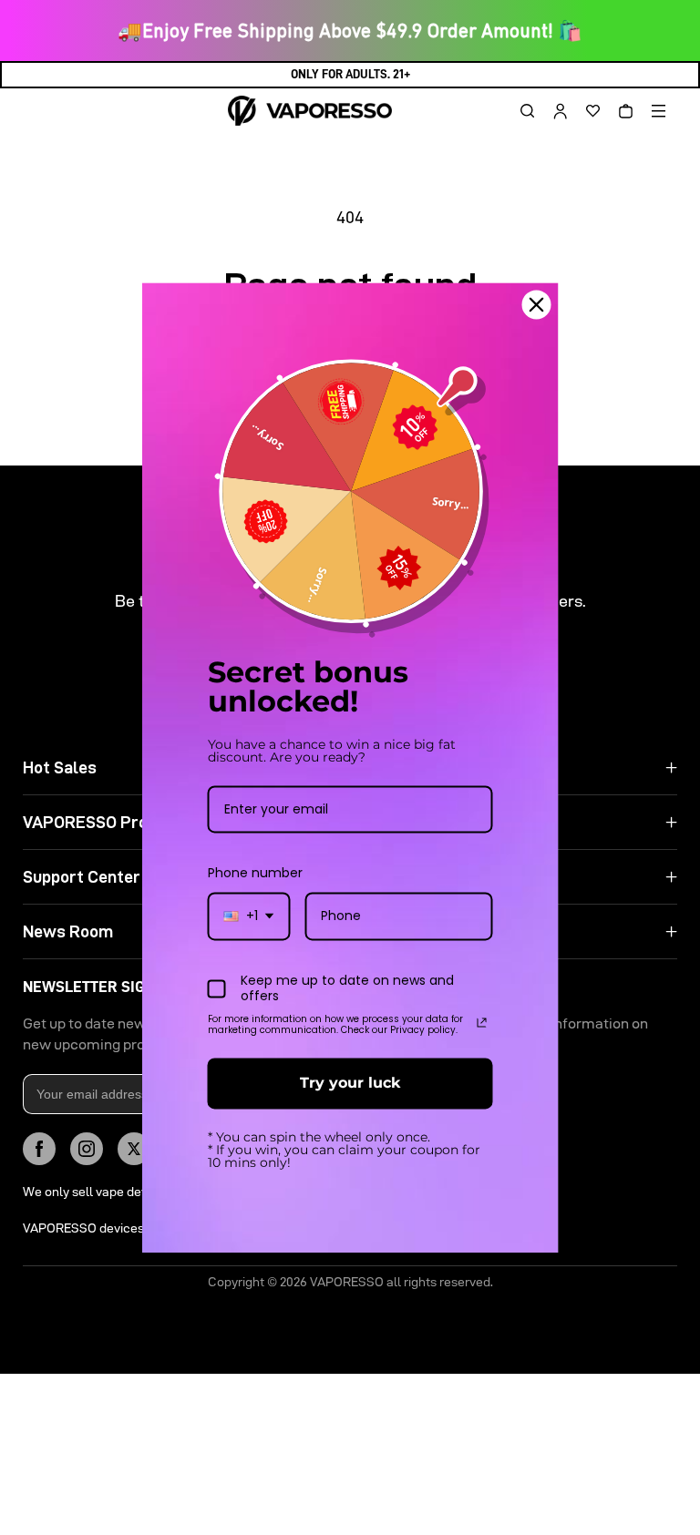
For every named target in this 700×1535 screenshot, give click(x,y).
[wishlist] (586, 111)
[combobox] (249, 917)
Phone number (255, 874)
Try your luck (350, 1083)
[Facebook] (39, 1148)
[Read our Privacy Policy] (482, 1023)
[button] (520, 111)
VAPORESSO (347, 1281)
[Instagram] (86, 1148)
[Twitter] (134, 1148)
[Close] (537, 304)
